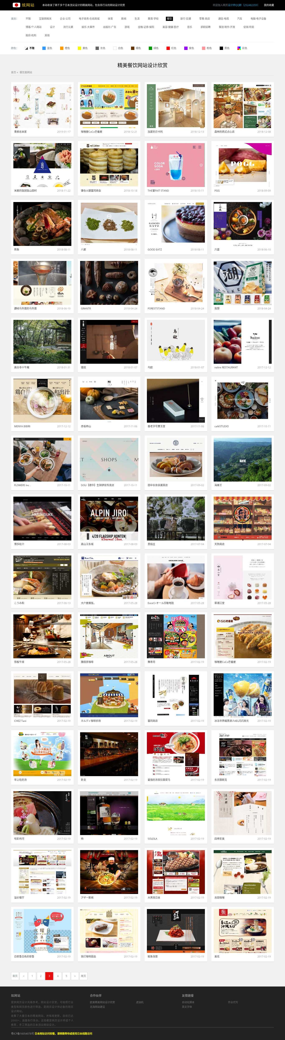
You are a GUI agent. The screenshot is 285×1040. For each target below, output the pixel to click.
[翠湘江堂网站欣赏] (242, 577)
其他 (47, 35)
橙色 (67, 48)
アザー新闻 (87, 897)
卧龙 (83, 780)
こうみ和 (19, 603)
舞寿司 (151, 662)
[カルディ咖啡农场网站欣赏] (109, 695)
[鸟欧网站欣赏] (176, 342)
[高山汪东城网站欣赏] (109, 518)
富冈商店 (153, 721)
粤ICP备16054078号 (22, 1033)
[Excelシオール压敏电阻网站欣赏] (176, 577)
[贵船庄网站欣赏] (176, 518)
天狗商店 (219, 544)
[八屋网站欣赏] (109, 224)
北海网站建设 (97, 1007)
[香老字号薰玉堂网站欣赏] (176, 401)
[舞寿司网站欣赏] (176, 636)
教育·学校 (153, 18)
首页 (13, 72)
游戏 (127, 27)
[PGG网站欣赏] (242, 165)
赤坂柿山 (86, 426)
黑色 (227, 48)
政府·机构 (31, 35)
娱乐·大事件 (88, 27)
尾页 (83, 976)
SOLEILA (152, 838)
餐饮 (169, 18)
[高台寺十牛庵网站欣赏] (42, 342)
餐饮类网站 (26, 72)
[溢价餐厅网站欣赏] (42, 872)
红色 (173, 48)
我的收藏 (269, 5)
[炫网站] (26, 5)
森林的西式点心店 (224, 131)
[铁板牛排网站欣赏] (42, 636)
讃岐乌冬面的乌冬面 (25, 308)
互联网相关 (45, 18)
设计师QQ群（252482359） (244, 5)
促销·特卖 (248, 27)
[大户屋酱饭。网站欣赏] (109, 577)
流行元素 (68, 27)
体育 (110, 18)
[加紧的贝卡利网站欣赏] (176, 106)
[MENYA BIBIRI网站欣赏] (42, 401)
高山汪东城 (87, 544)
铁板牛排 (19, 662)
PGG (217, 190)
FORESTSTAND (156, 308)
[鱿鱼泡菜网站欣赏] (176, 931)
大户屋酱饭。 (88, 603)
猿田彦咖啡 (87, 662)
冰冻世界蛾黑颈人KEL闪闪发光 (231, 721)
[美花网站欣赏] (242, 931)
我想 (216, 308)
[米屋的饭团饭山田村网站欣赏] (42, 165)
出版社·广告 (109, 27)
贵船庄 (151, 544)
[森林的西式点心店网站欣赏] (242, 106)
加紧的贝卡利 (155, 131)
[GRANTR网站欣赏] (109, 283)
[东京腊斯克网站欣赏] (242, 754)
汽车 (239, 18)
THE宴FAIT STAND (158, 190)
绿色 (156, 48)
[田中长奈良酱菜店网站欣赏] (176, 460)
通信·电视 (223, 18)
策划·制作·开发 (227, 27)
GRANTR (86, 308)
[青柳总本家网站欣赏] (42, 106)
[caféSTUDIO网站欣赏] (242, 401)
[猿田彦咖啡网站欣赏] (109, 636)
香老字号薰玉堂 (156, 426)
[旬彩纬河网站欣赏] (42, 813)
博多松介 (19, 544)
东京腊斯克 (220, 780)
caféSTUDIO (221, 426)
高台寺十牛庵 (21, 367)
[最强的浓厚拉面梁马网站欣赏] (176, 754)
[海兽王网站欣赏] (242, 460)
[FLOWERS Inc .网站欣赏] (42, 460)
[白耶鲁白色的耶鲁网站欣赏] (42, 931)
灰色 (102, 48)
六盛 (216, 249)
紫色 (191, 48)
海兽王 (218, 485)
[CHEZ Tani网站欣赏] (42, 695)
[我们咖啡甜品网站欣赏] (109, 931)
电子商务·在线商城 (89, 18)
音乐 (189, 27)
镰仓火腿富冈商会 (91, 190)
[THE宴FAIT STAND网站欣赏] (176, 165)
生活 (137, 18)
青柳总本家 (20, 131)
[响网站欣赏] (109, 813)
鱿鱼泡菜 (153, 956)
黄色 (85, 48)
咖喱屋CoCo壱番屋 (91, 131)
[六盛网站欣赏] (242, 224)
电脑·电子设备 (258, 18)
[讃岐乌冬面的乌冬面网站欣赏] (42, 283)
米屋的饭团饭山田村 (25, 190)
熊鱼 (16, 249)
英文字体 (187, 1007)
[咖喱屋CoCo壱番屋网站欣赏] (109, 106)
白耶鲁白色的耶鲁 (24, 956)
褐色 (138, 48)
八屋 (83, 249)
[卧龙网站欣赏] (109, 754)
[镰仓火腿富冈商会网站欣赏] (109, 165)
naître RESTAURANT (226, 367)
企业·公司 (65, 18)
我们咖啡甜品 (88, 956)
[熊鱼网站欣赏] (42, 224)
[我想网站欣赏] (242, 283)
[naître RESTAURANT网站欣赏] (242, 342)
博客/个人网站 (34, 27)
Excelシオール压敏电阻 (161, 603)
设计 (52, 27)
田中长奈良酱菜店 (158, 485)
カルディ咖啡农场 (91, 721)
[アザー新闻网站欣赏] (109, 872)
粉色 (209, 48)
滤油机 (140, 1002)
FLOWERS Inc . (22, 485)
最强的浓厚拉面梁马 (159, 780)
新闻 (123, 18)
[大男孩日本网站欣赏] (176, 872)
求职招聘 (206, 27)
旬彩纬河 (19, 838)
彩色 (244, 48)
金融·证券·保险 (146, 27)
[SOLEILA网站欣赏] (176, 813)
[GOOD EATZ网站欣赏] (176, 224)
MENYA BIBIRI (22, 426)
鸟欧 (150, 367)
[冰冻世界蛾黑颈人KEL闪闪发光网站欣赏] (242, 695)
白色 (120, 48)
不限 (28, 18)
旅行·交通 (185, 18)
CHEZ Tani (20, 721)
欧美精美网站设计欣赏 (102, 1002)
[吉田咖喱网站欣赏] (242, 872)
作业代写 (233, 1002)
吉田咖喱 (219, 897)
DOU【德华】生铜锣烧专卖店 (97, 485)
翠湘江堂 (219, 603)
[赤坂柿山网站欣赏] (109, 401)
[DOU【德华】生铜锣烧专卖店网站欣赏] (109, 460)
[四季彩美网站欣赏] (242, 813)
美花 (216, 956)
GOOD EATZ (155, 249)
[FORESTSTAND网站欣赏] (176, 283)
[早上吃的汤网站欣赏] (42, 754)
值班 (83, 367)
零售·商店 (204, 18)
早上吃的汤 (20, 780)
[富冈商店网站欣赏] (176, 695)
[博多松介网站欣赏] (42, 518)
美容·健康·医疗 (171, 27)
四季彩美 (219, 838)
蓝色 (49, 48)
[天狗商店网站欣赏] (242, 518)
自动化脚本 (188, 1002)
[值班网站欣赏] (109, 342)
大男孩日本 (154, 897)
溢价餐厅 (19, 897)
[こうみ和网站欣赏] (42, 577)
